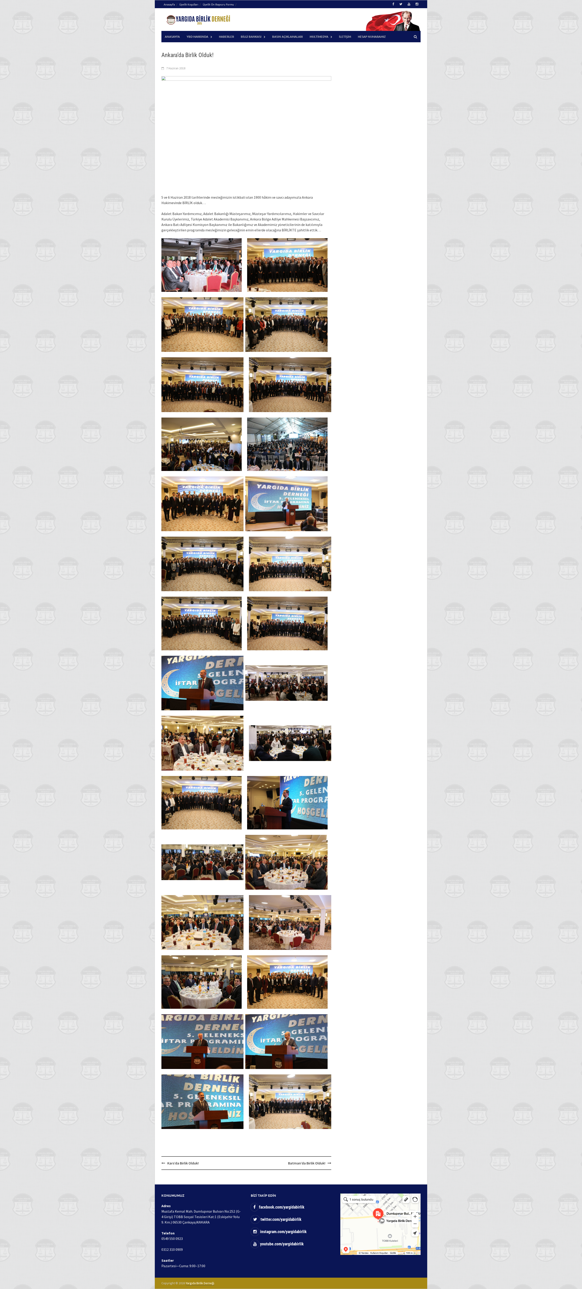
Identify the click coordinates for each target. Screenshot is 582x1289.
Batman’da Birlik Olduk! (306, 1163)
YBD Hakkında (197, 37)
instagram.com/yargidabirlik (283, 1231)
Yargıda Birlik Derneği (200, 1283)
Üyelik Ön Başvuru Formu (218, 4)
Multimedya (319, 37)
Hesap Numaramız (372, 37)
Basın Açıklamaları (287, 37)
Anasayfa (169, 4)
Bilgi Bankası (251, 37)
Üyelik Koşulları (188, 4)
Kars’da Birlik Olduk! (183, 1163)
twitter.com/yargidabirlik (280, 1219)
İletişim (345, 37)
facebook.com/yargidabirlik (281, 1207)
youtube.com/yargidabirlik (281, 1243)
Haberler (226, 37)
